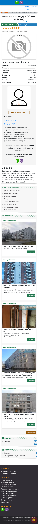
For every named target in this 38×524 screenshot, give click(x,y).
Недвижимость (6, 480)
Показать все (31, 432)
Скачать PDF (10, 124)
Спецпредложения (7, 500)
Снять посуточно (7, 498)
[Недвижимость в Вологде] (1, 12)
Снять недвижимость (9, 495)
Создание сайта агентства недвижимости (22, 517)
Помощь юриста (7, 487)
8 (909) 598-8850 (9, 473)
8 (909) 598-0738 (31, 6)
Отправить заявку (20, 112)
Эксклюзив (5, 502)
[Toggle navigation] (1, 8)
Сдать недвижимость (9, 491)
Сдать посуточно (7, 493)
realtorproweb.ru (30, 520)
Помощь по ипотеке (8, 484)
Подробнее (31, 252)
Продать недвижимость (10, 489)
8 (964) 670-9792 (11, 120)
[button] (18, 45)
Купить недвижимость (9, 482)
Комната (7, 12)
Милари (28, 10)
